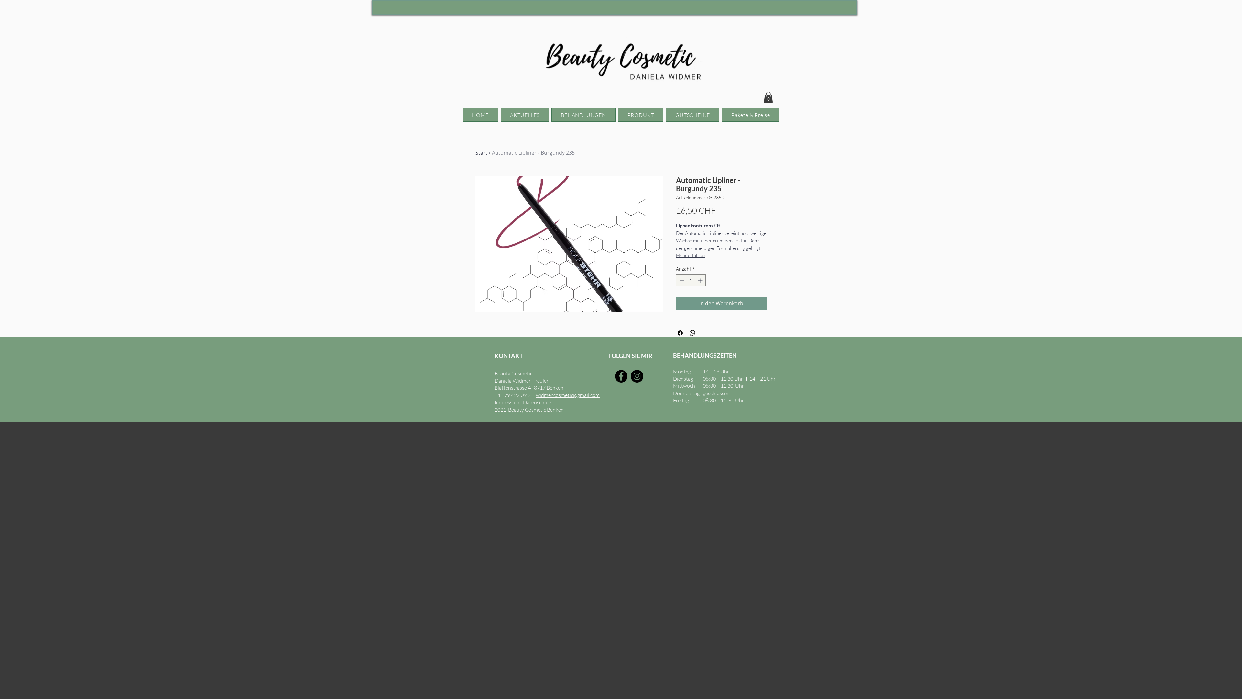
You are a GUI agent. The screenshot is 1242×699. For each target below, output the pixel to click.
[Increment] (701, 280)
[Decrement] (681, 280)
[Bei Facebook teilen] (680, 333)
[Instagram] (637, 376)
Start (481, 152)
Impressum (507, 402)
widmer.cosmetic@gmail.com (568, 395)
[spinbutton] (691, 280)
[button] (768, 97)
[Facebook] (621, 376)
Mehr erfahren (690, 255)
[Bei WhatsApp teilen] (692, 333)
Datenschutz (537, 402)
